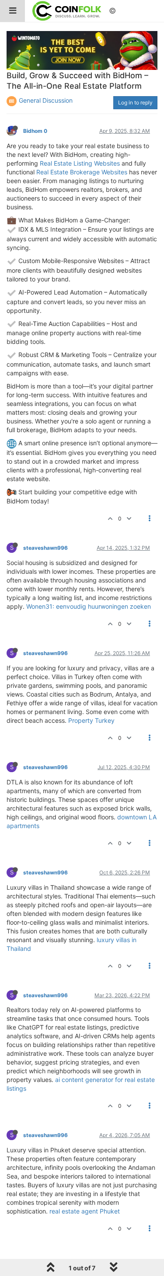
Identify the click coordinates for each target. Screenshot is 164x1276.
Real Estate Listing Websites (80, 163)
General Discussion (46, 100)
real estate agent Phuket (84, 1211)
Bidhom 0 (35, 131)
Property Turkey (91, 720)
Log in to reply (135, 102)
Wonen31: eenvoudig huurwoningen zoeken (88, 606)
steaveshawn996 (45, 547)
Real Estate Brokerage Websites (81, 172)
